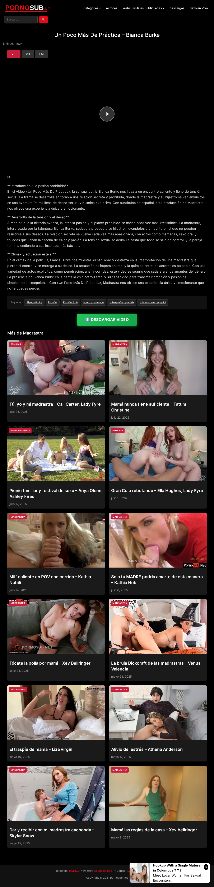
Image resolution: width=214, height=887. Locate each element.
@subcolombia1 (103, 870)
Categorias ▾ (92, 8)
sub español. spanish (122, 302)
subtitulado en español (153, 302)
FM (41, 54)
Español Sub (70, 302)
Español (52, 302)
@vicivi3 (74, 870)
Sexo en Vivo (199, 8)
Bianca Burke (34, 302)
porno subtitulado (93, 302)
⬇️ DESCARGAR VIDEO (107, 319)
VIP (13, 54)
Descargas (177, 8)
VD (28, 54)
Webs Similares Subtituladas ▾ (143, 8)
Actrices (111, 8)
